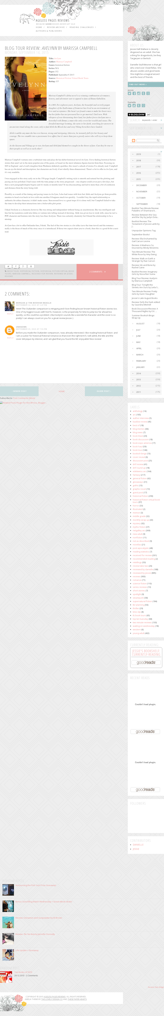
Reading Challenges (82, 27)
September (142, 204)
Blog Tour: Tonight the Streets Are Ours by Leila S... (145, 286)
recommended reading (144, 558)
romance (137, 580)
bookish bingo (140, 453)
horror (136, 505)
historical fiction (29, 271)
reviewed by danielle (143, 569)
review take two (140, 565)
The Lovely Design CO (52, 999)
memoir (136, 512)
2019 (138, 154)
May (138, 342)
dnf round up (139, 467)
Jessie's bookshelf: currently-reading (146, 652)
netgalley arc (139, 530)
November (141, 191)
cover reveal (139, 457)
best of (136, 425)
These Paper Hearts (77, 999)
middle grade (139, 516)
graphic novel (139, 488)
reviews (9, 276)
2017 (138, 166)
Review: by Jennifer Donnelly (35, 934)
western (137, 629)
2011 (138, 392)
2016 (138, 172)
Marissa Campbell (64, 61)
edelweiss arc (139, 471)
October (141, 197)
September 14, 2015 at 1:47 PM (31, 305)
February (141, 360)
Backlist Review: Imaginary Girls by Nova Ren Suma (144, 273)
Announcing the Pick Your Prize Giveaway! (36, 885)
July (138, 329)
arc (134, 414)
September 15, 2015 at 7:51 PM (31, 329)
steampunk (138, 597)
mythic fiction (139, 526)
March (139, 354)
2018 (138, 160)
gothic (136, 485)
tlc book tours (139, 615)
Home (39, 27)
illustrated (138, 509)
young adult (138, 633)
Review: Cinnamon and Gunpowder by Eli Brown (39, 917)
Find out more (137, 84)
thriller (136, 608)
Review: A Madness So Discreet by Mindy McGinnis (145, 246)
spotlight (137, 594)
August (140, 323)
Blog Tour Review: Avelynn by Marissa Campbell (144, 279)
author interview (141, 418)
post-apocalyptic (141, 548)
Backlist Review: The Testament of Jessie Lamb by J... (146, 224)
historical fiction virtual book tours (146, 501)
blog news (138, 432)
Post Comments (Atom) (24, 398)
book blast (138, 435)
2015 (138, 179)
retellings (137, 562)
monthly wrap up (141, 519)
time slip (137, 611)
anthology (138, 411)
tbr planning (138, 604)
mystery (137, 523)
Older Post (103, 391)
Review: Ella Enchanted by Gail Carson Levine (144, 240)
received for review (42, 274)
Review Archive (56, 27)
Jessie (136, 849)
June (138, 335)
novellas (137, 544)
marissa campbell (21, 274)
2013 (138, 379)
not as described (141, 541)
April (139, 348)
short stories (139, 590)
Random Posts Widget (156, 987)
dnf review (138, 464)
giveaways (138, 481)
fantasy (136, 474)
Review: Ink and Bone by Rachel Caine (144, 266)
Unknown (21, 327)
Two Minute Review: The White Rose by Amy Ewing (144, 253)
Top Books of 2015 (23, 972)
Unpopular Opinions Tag (144, 230)
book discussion (141, 439)
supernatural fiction (142, 601)
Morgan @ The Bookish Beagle (33, 303)
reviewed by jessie (63, 274)
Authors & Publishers (49, 31)
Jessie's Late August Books (145, 298)
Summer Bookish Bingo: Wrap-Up (143, 316)
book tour (13, 271)
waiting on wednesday (144, 626)
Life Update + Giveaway (27, 950)
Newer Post (20, 391)
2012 (138, 385)
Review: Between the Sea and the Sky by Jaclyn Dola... (145, 216)
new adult (137, 534)
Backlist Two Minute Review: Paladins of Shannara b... (145, 209)
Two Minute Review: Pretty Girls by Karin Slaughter (144, 292)
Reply (10, 314)
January (140, 367)
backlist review (140, 421)
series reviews (140, 587)
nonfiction (138, 537)
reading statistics (141, 551)
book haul (138, 446)
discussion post (140, 460)
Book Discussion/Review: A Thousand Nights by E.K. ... (145, 310)
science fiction (140, 583)
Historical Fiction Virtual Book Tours (72, 78)
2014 (138, 373)
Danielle (138, 844)
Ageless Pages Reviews (53, 20)
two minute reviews (142, 622)
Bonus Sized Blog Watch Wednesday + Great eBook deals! (44, 901)
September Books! (141, 234)
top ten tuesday (140, 618)
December (141, 185)
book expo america (142, 442)
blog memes (139, 428)
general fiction (140, 478)
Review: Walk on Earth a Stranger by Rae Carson (143, 259)
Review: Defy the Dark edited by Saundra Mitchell (146, 303)
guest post (138, 492)
